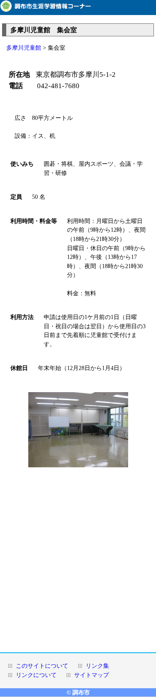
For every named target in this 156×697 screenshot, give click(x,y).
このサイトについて (42, 665)
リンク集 (97, 665)
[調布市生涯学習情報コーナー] (78, 10)
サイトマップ (91, 675)
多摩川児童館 (23, 47)
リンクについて (36, 675)
